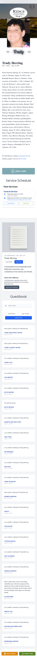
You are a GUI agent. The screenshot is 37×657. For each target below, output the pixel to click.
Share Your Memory (12, 287)
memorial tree (23, 156)
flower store (22, 159)
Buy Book (18, 262)
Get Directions (11, 203)
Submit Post (18, 318)
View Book (9, 262)
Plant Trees (26, 203)
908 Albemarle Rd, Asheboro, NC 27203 (19, 200)
